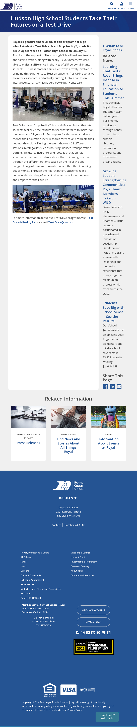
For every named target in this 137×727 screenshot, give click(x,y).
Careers (25, 570)
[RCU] (11, 6)
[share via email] (119, 387)
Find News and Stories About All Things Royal (68, 445)
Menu (130, 8)
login (121, 8)
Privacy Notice (28, 584)
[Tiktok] (104, 632)
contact (56, 525)
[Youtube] (93, 632)
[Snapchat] (109, 632)
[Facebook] (78, 632)
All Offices (26, 557)
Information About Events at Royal (108, 443)
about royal (77, 570)
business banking (80, 566)
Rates (24, 561)
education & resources (82, 575)
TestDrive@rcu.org (60, 222)
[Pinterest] (99, 632)
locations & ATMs (75, 525)
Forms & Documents (31, 575)
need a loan (94, 622)
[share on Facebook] (106, 387)
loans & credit (78, 557)
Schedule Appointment (32, 579)
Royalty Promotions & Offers (35, 552)
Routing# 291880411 (31, 597)
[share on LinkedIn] (112, 387)
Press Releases (28, 442)
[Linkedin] (88, 632)
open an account (93, 610)
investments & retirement (84, 561)
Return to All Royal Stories (113, 48)
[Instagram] (83, 632)
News (24, 566)
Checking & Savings (80, 552)
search (112, 8)
